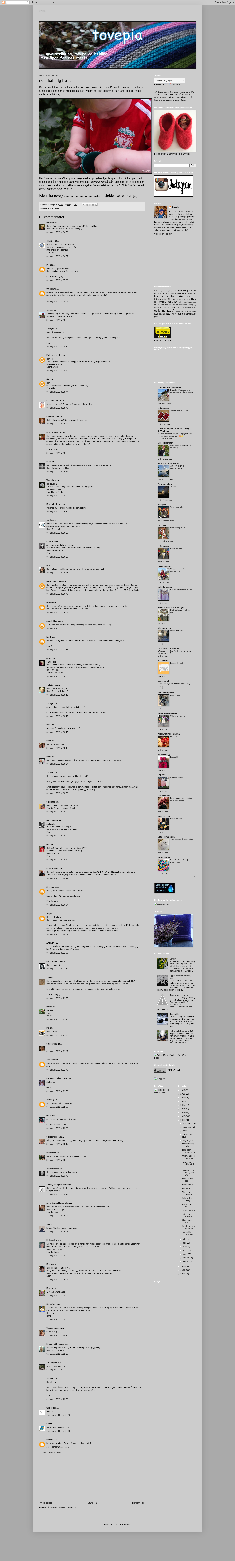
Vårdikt (173, 959)
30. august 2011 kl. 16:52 (57, 612)
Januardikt (174, 1014)
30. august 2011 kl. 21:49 (57, 1070)
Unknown (50, 289)
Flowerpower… (189, 1185)
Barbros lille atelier (55, 961)
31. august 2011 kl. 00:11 (57, 1194)
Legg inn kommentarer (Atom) (63, 1507)
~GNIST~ (162, 775)
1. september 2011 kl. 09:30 (58, 1431)
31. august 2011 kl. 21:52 (57, 1370)
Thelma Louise (53, 1328)
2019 (182, 1090)
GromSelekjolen (176, 778)
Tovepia (175, 207)
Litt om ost (174, 736)
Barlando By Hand (166, 693)
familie (188, 296)
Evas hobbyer (52, 416)
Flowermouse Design (167, 713)
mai (184, 1247)
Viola (48, 977)
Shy (48, 1224)
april (185, 1250)
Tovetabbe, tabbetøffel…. (189, 1164)
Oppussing (182, 290)
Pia (47, 1028)
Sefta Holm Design (166, 837)
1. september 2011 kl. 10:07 (58, 1447)
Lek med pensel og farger (164, 291)
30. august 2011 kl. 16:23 (57, 533)
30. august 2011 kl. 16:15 (57, 511)
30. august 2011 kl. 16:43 (57, 594)
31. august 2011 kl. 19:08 (57, 1319)
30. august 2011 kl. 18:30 (57, 793)
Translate (176, 84)
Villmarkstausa (164, 628)
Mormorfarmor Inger (55, 432)
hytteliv (162, 301)
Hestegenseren (176, 548)
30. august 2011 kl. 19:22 (57, 812)
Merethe (50, 1288)
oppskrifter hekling (186, 305)
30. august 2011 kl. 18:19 (57, 748)
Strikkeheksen (53, 1137)
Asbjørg (50, 520)
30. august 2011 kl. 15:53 (57, 472)
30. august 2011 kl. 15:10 (57, 347)
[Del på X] (89, 204)
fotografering (160, 299)
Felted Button (164, 857)
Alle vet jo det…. (186, 1205)
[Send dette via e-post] (83, 204)
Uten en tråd (163, 681)
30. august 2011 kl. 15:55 (57, 495)
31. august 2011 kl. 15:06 (57, 1232)
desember (187, 1123)
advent (178, 293)
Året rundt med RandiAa (169, 734)
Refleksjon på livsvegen (57, 1078)
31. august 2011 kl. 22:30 (57, 1399)
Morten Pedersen (54, 504)
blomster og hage (165, 296)
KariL (48, 637)
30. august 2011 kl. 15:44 (57, 392)
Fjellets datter (52, 1240)
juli (184, 1239)
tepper (178, 311)
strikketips (189, 307)
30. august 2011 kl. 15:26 (57, 371)
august (186, 1140)
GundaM (50, 1116)
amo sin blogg (164, 754)
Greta (48, 725)
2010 (182, 1266)
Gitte (48, 379)
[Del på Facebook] (92, 204)
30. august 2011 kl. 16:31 (57, 573)
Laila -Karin (51, 541)
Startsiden (92, 1503)
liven (48, 265)
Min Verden (51, 1153)
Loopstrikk (174, 757)
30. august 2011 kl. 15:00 (57, 280)
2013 (182, 1112)
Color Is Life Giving (177, 716)
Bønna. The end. (176, 663)
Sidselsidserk (52, 621)
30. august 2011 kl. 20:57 (57, 934)
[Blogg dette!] (86, 204)
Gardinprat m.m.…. (187, 1221)
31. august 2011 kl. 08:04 (57, 1216)
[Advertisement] (92, 1478)
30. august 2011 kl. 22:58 (57, 1160)
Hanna (49, 1007)
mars (185, 1254)
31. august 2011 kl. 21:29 (57, 1354)
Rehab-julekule (176, 819)
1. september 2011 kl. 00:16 (58, 1415)
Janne (49, 658)
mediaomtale (170, 305)
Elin (48, 1424)
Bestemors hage (165, 484)
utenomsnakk (189, 313)
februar (186, 1258)
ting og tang (190, 311)
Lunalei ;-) (50, 1439)
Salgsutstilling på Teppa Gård (181, 839)
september (187, 1134)
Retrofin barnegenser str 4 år (181, 589)
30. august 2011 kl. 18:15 (57, 732)
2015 (182, 1105)
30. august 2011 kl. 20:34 (57, 905)
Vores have (51, 480)
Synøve (49, 310)
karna (49, 462)
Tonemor (50, 241)
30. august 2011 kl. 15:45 (57, 408)
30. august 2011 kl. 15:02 (57, 301)
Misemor (50, 1264)
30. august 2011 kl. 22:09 (57, 1128)
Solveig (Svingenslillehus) (58, 1184)
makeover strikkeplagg (187, 302)
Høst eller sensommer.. (189, 1151)
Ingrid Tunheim (53, 868)
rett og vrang (163, 408)
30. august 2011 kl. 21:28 (57, 1019)
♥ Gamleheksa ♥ (53, 400)
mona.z (49, 757)
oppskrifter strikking (162, 307)
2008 (182, 1274)
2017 (182, 1097)
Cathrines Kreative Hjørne (169, 387)
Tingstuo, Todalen (187, 1193)
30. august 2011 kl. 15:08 (57, 320)
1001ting (50, 1100)
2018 (182, 1094)
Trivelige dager (188, 1210)
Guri (48, 844)
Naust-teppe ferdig (187, 1180)
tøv (174, 313)
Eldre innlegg (138, 1503)
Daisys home (52, 820)
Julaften (173, 487)
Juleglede (162, 505)
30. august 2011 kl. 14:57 (57, 256)
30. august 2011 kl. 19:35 (57, 836)
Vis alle (193, 877)
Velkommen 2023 (177, 631)
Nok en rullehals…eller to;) (181, 1031)
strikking (160, 310)
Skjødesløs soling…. (187, 1199)
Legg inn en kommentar (53, 1452)
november (187, 1127)
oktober (186, 1131)
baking (189, 293)
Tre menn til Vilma (177, 507)
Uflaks (166, 293)
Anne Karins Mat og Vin (57, 1203)
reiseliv (178, 307)
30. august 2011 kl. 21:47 (57, 1051)
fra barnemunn (53, 209)
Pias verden (163, 660)
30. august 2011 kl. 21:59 (57, 1091)
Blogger (127, 1524)
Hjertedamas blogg (55, 581)
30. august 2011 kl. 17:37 (57, 650)
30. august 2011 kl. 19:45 (57, 860)
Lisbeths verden (165, 587)
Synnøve (50, 887)
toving (162, 313)
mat (159, 305)
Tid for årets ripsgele (187, 1215)
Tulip (48, 913)
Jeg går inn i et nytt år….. (180, 995)
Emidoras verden (54, 355)
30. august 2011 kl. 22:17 (57, 1144)
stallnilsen (51, 685)
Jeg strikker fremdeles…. (189, 1233)
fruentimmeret (52, 1169)
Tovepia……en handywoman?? (188, 1172)
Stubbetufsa (51, 1044)
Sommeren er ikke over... (180, 410)
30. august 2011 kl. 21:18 (57, 969)
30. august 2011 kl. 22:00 (57, 1107)
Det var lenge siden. (178, 528)
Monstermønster (165, 443)
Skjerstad (50, 802)
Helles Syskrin (164, 566)
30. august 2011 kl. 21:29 (57, 1035)
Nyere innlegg (46, 1503)
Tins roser (51, 1060)
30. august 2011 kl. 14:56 (57, 232)
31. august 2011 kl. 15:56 (57, 1255)
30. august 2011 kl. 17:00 (57, 628)
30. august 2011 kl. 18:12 (57, 695)
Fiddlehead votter (177, 695)
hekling (192, 299)
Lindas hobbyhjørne (55, 1344)
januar (186, 1262)
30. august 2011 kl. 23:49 (57, 1176)
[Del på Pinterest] (96, 204)
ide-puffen (50, 1304)
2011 (182, 1120)
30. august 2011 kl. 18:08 (57, 676)
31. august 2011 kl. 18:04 (57, 1295)
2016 (182, 1101)
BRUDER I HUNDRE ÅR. (169, 463)
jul (173, 302)
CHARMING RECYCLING (169, 649)
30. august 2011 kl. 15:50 (57, 453)
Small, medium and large (188, 1227)
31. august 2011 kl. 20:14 (57, 1335)
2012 (182, 1116)
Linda (48, 741)
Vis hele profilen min (163, 234)
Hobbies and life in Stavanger (171, 607)
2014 (182, 1109)
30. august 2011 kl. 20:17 (57, 878)
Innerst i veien (164, 816)
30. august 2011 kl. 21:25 (57, 998)
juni (184, 1243)
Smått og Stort (52, 1363)
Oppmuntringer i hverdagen (188, 1157)
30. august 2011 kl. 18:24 (57, 764)
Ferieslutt (186, 1188)
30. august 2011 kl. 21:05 (57, 953)
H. (47, 565)
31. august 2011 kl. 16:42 (57, 1279)
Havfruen (50, 222)
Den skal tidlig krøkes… (188, 1145)
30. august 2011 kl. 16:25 (57, 557)
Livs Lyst (162, 525)
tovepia (42, 11)
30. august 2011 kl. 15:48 (57, 424)
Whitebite (50, 1408)
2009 (182, 1270)
